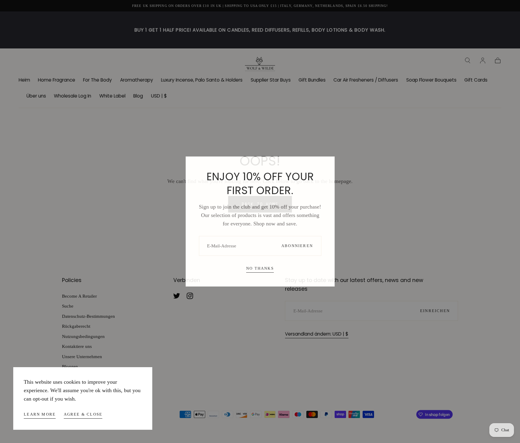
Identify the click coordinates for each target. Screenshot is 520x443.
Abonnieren (297, 245)
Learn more (40, 414)
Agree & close (83, 414)
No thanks (260, 268)
